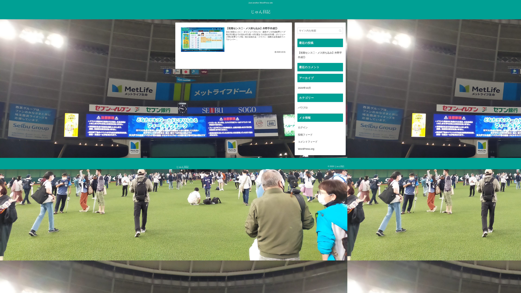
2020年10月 (304, 88)
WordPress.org (306, 149)
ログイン (303, 127)
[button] (340, 30)
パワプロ (303, 107)
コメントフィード (307, 141)
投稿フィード (305, 134)
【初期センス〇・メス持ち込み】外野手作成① (320, 54)
